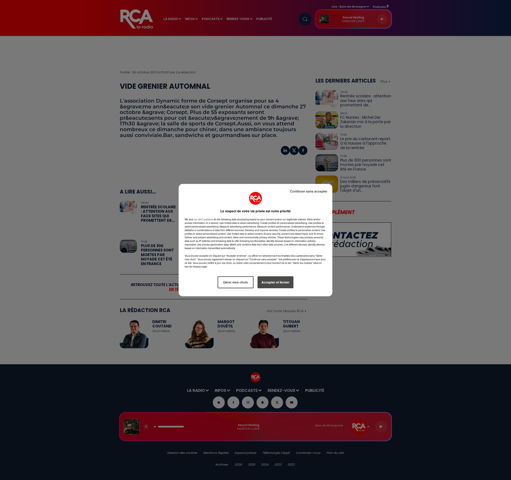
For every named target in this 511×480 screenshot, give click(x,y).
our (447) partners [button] (203, 219)
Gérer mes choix (235, 282)
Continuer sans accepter (308, 191)
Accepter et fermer (275, 282)
